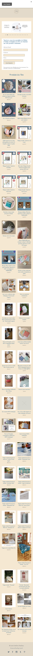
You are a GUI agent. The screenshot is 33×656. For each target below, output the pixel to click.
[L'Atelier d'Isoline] (16, 11)
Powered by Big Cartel (16, 648)
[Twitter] (9, 652)
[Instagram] (16, 652)
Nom (5, 58)
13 (25, 34)
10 (20, 34)
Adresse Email (7, 47)
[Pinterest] (24, 652)
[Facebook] (12, 652)
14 (27, 34)
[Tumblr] (20, 652)
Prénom (6, 52)
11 (22, 34)
